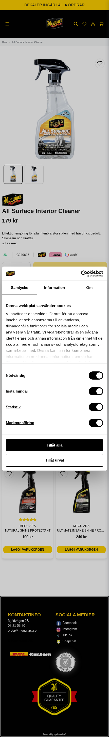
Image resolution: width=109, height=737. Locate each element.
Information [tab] (54, 287)
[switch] (96, 391)
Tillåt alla (54, 445)
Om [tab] (89, 287)
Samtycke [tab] (19, 287)
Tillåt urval (54, 460)
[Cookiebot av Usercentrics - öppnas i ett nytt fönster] (81, 273)
